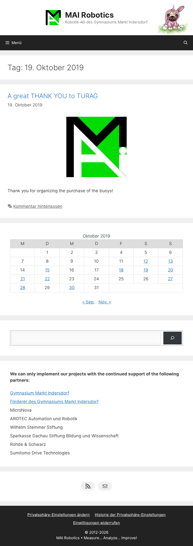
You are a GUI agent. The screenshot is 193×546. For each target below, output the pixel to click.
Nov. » (105, 301)
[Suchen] (172, 338)
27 (170, 278)
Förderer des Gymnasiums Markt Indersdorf (54, 401)
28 (22, 287)
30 (72, 287)
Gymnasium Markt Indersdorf (39, 393)
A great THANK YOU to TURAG (53, 96)
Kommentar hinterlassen (37, 206)
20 (170, 269)
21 (22, 278)
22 (47, 278)
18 (121, 269)
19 (145, 269)
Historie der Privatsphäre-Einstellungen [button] (130, 514)
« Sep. (88, 301)
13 (170, 261)
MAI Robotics (89, 14)
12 (145, 261)
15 (47, 269)
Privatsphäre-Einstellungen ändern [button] (58, 514)
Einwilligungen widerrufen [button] (96, 522)
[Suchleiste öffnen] (185, 42)
